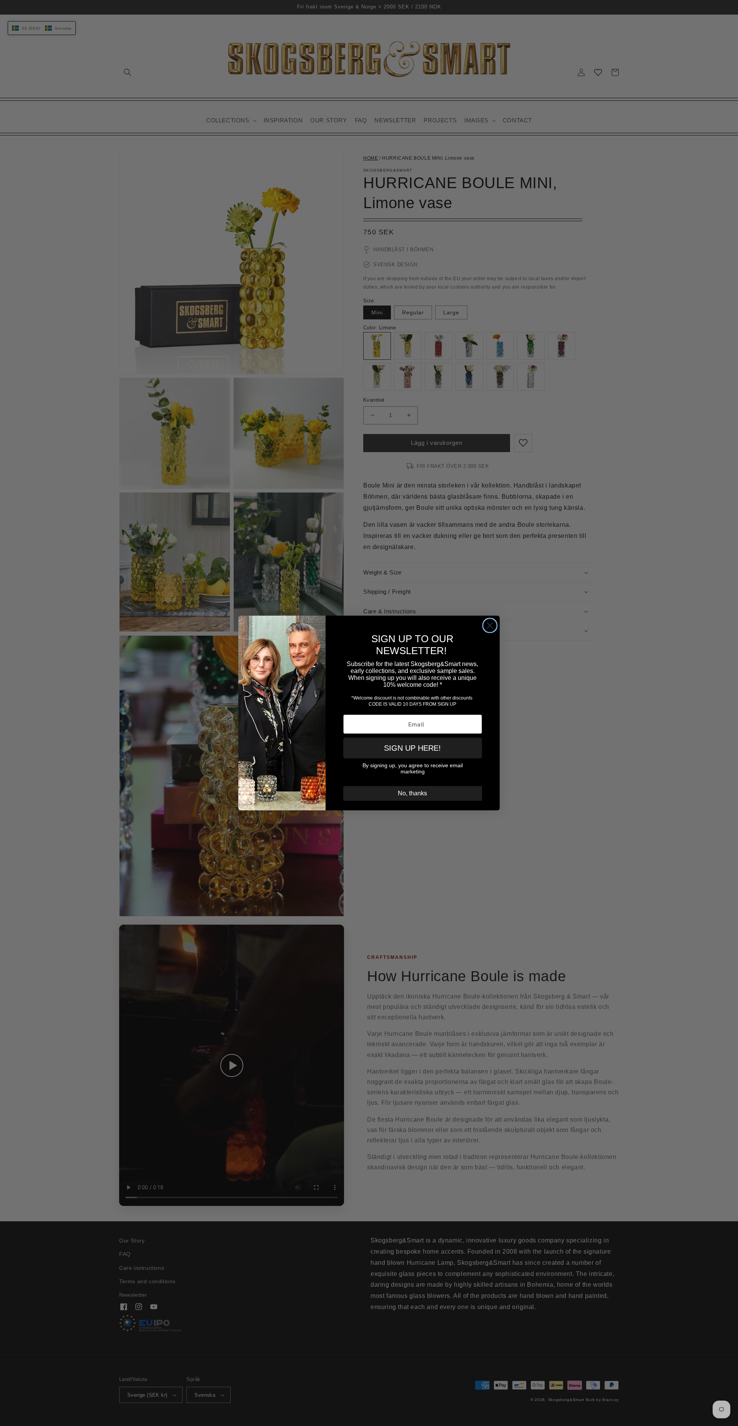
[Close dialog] (490, 625)
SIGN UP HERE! (412, 748)
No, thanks (412, 793)
